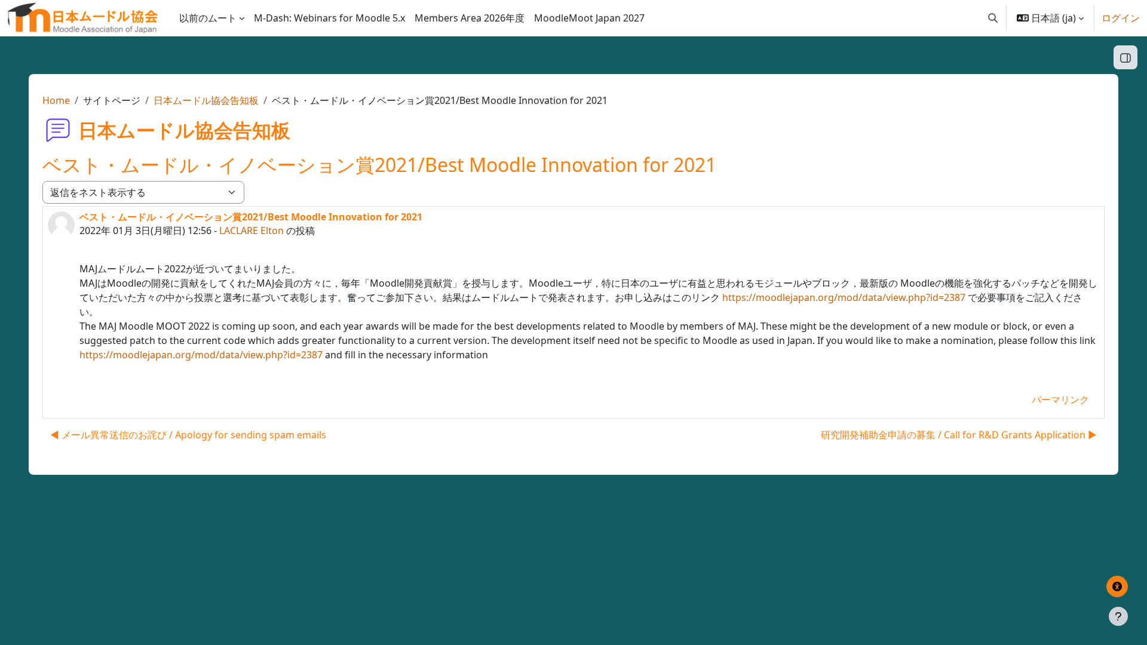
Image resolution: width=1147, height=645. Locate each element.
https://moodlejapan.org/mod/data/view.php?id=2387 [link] (843, 297)
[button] (993, 18)
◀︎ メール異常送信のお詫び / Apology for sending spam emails (188, 434)
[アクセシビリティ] (1117, 586)
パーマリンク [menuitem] (1060, 399)
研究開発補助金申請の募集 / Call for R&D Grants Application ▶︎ (959, 434)
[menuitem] (329, 18)
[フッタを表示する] (1118, 616)
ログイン (1121, 17)
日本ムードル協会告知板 (206, 100)
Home (56, 100)
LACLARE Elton (251, 230)
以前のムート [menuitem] (208, 17)
